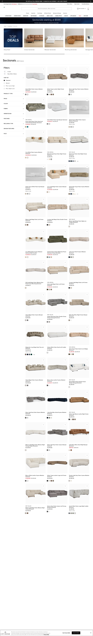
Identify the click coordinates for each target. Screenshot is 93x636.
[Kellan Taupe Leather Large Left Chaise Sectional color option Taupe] (53, 480)
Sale (80, 15)
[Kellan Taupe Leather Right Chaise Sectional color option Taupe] (53, 94)
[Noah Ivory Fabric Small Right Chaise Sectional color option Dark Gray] (73, 161)
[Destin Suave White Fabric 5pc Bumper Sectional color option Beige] (25, 193)
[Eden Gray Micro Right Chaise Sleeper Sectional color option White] (71, 320)
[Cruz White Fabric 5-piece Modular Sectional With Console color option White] (27, 257)
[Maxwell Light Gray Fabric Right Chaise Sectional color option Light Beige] (49, 159)
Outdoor (41, 15)
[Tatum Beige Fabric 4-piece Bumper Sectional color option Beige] (25, 320)
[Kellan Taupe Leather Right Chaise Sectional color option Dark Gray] (47, 94)
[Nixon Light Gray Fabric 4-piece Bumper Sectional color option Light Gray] (47, 450)
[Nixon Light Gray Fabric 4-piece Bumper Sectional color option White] (49, 450)
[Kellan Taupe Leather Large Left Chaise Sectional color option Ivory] (49, 480)
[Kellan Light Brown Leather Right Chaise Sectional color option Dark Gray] (69, 419)
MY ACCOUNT (82, 8)
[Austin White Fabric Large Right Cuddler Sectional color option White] (75, 513)
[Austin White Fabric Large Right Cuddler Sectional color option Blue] (69, 513)
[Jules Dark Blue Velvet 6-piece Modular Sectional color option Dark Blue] (47, 417)
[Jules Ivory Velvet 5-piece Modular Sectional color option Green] (71, 257)
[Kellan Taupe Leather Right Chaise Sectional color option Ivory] (49, 94)
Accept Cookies (76, 632)
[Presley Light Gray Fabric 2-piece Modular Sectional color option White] (71, 480)
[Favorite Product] (43, 69)
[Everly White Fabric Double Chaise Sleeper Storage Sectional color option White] (69, 387)
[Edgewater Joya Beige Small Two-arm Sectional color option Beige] (25, 354)
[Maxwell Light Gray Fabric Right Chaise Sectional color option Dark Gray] (47, 159)
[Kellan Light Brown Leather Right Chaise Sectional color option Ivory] (71, 419)
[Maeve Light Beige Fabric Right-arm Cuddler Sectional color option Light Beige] (69, 226)
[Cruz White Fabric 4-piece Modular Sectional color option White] (27, 157)
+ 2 (77, 161)
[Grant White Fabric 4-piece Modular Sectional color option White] (27, 94)
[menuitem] (8, 16)
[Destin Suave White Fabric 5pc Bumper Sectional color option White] (29, 193)
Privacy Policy (46, 634)
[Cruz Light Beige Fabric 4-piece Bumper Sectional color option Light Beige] (47, 192)
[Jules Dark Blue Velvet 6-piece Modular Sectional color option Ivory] (51, 417)
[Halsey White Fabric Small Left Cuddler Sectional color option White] (47, 352)
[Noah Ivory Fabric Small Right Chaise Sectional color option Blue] (69, 161)
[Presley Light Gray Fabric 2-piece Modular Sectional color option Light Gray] (69, 480)
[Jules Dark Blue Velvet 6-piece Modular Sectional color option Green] (49, 417)
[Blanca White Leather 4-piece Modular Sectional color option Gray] (25, 480)
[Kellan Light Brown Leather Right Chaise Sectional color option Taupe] (75, 419)
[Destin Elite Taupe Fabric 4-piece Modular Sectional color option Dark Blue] (71, 194)
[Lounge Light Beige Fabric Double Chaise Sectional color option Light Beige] (49, 224)
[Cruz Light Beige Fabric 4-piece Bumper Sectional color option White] (49, 192)
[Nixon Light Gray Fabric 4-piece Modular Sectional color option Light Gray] (69, 94)
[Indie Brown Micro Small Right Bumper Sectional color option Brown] (71, 450)
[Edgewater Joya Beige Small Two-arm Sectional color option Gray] (29, 354)
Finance (27, 13)
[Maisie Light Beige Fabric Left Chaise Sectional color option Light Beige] (25, 224)
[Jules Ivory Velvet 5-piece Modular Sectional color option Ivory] (73, 257)
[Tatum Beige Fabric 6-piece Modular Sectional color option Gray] (27, 385)
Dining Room (17, 15)
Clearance (65, 13)
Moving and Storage (57, 13)
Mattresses (34, 15)
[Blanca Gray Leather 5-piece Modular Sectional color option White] (49, 385)
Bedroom (25, 15)
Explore (86, 15)
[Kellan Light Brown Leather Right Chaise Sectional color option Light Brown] (73, 419)
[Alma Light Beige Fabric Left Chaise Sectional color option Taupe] (51, 289)
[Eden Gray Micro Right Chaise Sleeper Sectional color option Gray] (69, 320)
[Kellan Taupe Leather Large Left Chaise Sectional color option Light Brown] (51, 480)
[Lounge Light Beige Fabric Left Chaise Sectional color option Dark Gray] (69, 288)
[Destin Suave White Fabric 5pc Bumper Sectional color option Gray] (27, 193)
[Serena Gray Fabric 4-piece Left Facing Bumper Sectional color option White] (49, 511)
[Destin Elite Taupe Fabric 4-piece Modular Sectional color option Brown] (69, 194)
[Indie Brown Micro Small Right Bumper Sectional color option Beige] (69, 450)
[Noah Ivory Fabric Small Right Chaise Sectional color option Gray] (75, 161)
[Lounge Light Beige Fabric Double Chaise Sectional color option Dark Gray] (47, 224)
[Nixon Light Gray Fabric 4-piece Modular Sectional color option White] (71, 94)
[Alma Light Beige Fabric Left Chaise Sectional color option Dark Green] (47, 289)
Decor (66, 15)
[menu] (46, 16)
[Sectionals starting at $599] (46, 20)
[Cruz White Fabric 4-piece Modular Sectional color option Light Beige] (25, 157)
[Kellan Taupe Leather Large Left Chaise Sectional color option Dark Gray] (47, 480)
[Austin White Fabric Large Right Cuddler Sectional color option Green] (73, 513)
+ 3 (34, 354)
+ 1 (77, 194)
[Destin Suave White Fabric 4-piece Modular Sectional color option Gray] (71, 127)
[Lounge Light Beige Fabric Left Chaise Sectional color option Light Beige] (71, 288)
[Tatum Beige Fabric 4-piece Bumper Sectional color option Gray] (27, 320)
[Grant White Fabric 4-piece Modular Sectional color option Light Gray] (25, 94)
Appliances (73, 15)
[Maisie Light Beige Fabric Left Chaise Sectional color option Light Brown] (27, 224)
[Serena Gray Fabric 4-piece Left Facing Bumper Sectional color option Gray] (47, 511)
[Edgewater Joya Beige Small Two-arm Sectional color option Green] (31, 354)
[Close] (90, 632)
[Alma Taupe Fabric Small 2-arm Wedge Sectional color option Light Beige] (71, 354)
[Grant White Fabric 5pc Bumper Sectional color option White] (49, 124)
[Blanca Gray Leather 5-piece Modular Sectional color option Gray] (47, 385)
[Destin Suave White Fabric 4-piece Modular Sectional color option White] (73, 127)
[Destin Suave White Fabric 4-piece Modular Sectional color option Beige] (69, 127)
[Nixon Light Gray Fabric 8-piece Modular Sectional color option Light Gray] (25, 417)
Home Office (58, 15)
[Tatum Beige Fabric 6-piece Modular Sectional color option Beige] (25, 385)
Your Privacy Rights (66, 632)
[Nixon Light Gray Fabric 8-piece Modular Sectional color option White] (27, 417)
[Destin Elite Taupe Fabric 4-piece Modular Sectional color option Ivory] (75, 194)
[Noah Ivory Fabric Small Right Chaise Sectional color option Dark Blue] (71, 161)
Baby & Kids (50, 15)
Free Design (39, 13)
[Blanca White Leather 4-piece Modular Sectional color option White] (27, 480)
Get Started (14, 4)
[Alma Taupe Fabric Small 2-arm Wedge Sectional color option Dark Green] (69, 354)
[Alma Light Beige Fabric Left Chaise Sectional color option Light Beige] (49, 289)
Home (5, 26)
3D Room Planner (47, 13)
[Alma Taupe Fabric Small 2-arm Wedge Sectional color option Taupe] (73, 354)
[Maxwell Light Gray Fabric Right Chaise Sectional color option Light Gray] (51, 159)
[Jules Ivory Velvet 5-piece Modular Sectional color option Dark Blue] (69, 257)
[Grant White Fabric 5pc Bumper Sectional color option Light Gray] (47, 124)
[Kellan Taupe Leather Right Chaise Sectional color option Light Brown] (51, 94)
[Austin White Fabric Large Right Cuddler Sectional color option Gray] (71, 513)
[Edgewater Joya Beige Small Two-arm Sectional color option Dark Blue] (27, 354)
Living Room (8, 15)
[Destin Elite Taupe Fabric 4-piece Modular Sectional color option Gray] (73, 194)
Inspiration (33, 13)
